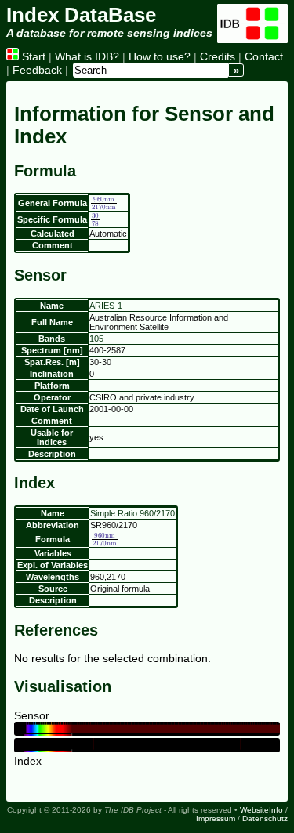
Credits (217, 56)
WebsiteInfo (261, 810)
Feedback (37, 69)
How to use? (160, 56)
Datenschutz (265, 818)
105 (96, 338)
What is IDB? (87, 56)
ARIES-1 (105, 305)
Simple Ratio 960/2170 (132, 513)
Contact (264, 56)
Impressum (215, 818)
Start (32, 56)
